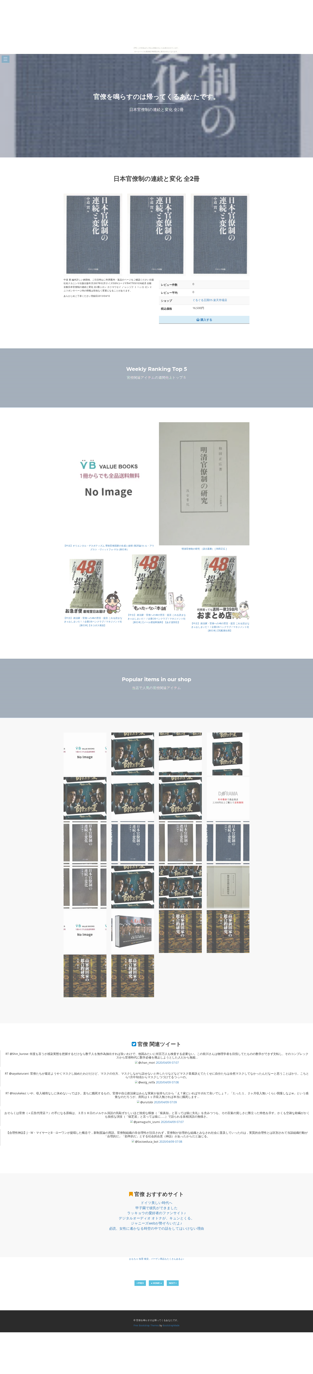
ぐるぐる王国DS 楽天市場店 (210, 300)
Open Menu (5, 59)
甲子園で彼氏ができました (156, 1208)
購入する (206, 320)
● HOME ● (156, 1283)
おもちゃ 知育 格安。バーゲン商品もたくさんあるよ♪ (156, 1258)
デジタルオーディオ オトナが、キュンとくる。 (156, 1218)
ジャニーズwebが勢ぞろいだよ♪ (156, 1223)
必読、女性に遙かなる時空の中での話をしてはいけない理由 (156, 1228)
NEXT (172, 1283)
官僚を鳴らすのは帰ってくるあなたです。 (156, 97)
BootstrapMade (171, 1325)
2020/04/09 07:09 (165, 1102)
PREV (140, 1283)
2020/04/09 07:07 (167, 1063)
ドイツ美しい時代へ (156, 1202)
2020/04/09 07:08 (167, 1082)
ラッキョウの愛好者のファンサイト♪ (156, 1213)
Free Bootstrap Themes (146, 1325)
